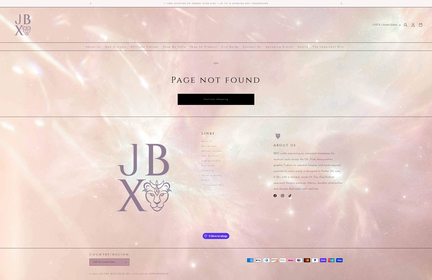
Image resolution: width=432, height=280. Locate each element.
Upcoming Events (212, 175)
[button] (405, 25)
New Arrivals (209, 146)
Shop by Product (211, 161)
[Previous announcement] (90, 3)
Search (206, 180)
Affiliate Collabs (212, 151)
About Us (207, 141)
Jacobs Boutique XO (114, 274)
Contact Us (208, 171)
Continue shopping (216, 99)
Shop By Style (210, 156)
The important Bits (213, 185)
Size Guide (208, 166)
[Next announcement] (341, 3)
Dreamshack (159, 274)
